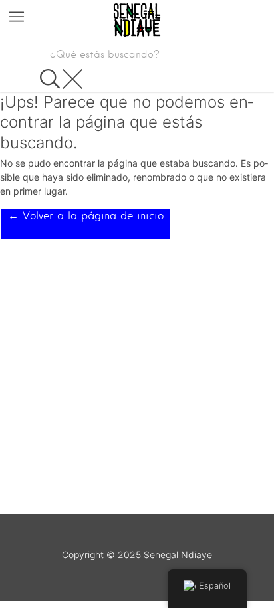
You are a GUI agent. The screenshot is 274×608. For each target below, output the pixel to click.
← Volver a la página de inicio (86, 215)
